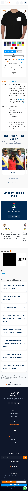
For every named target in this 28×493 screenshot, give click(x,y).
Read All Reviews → (14, 216)
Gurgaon (13, 480)
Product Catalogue (14, 436)
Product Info (5, 81)
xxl (22, 65)
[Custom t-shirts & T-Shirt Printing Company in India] (7, 2)
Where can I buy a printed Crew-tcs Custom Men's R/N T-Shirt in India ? (13, 355)
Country (14, 54)
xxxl (14, 69)
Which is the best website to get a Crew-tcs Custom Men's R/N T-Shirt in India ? (13, 343)
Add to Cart (8, 481)
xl (19, 65)
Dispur (8, 480)
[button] (3, 24)
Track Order (14, 445)
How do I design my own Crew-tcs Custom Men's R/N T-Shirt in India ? (13, 331)
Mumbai (7, 475)
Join (25, 457)
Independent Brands (14, 413)
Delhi (21, 478)
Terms (17, 488)
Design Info (14, 81)
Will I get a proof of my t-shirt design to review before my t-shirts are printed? (13, 318)
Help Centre (14, 439)
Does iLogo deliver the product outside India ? (12, 298)
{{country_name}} (20, 103)
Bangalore (11, 475)
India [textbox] (13, 56)
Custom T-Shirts (20, 99)
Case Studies (14, 419)
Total (14, 73)
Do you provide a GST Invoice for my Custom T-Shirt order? (13, 287)
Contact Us (14, 448)
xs (5, 65)
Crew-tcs (3, 273)
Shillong (5, 480)
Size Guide (14, 442)
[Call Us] (21, 2)
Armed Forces (14, 421)
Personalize (21, 481)
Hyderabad (5, 478)
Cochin (23, 480)
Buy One (19, 51)
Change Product (10, 51)
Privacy (12, 488)
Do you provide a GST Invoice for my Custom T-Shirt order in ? (13, 366)
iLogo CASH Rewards (14, 424)
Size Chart (14, 59)
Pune (24, 478)
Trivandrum (18, 480)
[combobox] (14, 56)
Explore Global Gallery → (14, 183)
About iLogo (14, 434)
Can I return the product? (10, 307)
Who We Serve (14, 416)
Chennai (17, 475)
